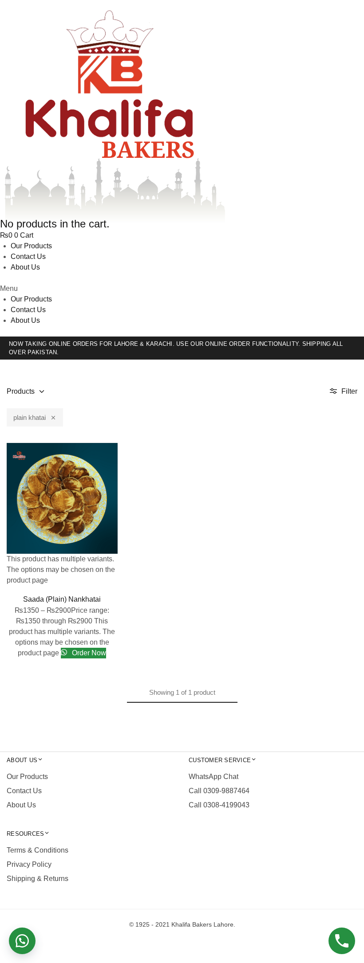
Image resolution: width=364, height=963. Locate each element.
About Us (25, 267)
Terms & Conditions (37, 850)
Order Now (88, 653)
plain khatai (29, 417)
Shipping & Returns (37, 878)
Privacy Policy (29, 864)
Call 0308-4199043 (219, 805)
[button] (182, 288)
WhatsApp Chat (213, 776)
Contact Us (28, 256)
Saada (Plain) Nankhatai (62, 599)
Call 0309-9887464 (219, 791)
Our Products (31, 246)
